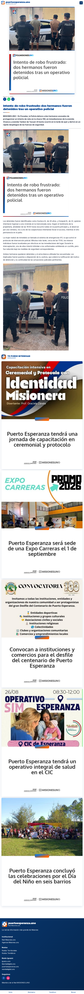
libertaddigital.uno (8, 964)
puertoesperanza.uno (10, 967)
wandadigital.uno (8, 969)
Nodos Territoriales (9, 951)
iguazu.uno (6, 961)
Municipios (31, 992)
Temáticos (52, 992)
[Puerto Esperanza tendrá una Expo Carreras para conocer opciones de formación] (42, 524)
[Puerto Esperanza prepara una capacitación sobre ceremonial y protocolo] (42, 415)
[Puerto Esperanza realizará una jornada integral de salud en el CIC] (42, 743)
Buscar (73, 992)
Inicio (10, 992)
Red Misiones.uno (9, 940)
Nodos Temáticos (8, 953)
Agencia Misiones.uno (10, 942)
